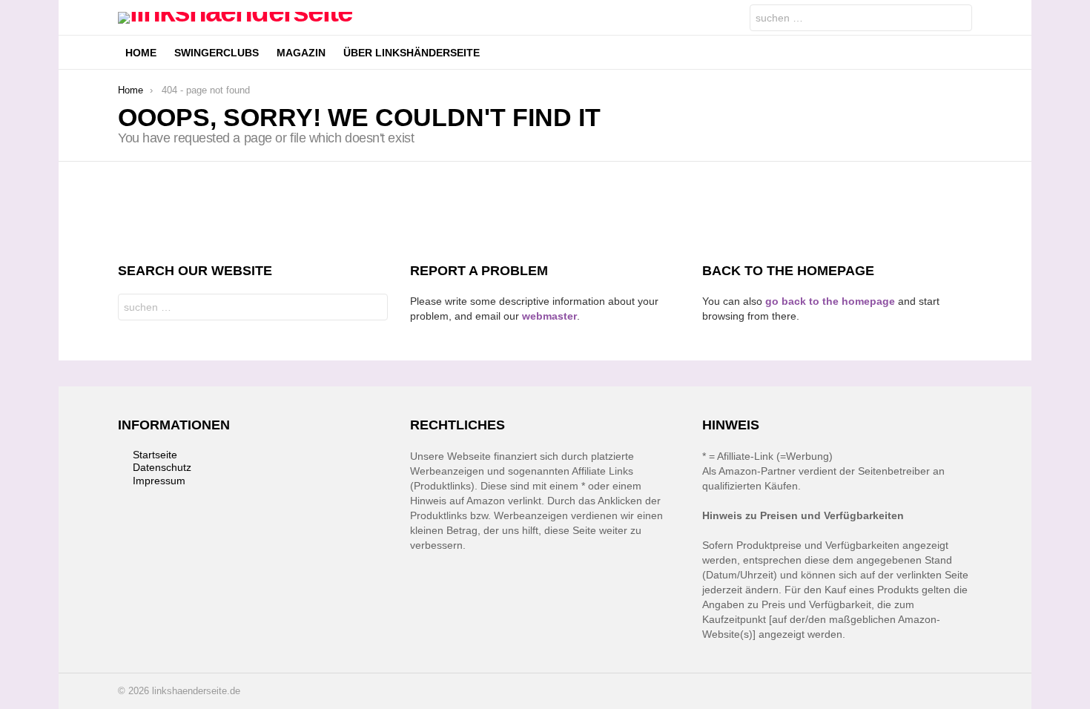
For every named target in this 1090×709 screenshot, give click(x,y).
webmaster (549, 316)
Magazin (301, 53)
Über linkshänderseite (411, 53)
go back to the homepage (830, 301)
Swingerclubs (216, 53)
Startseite (155, 455)
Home (140, 53)
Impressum (159, 481)
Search (957, 19)
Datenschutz (162, 467)
